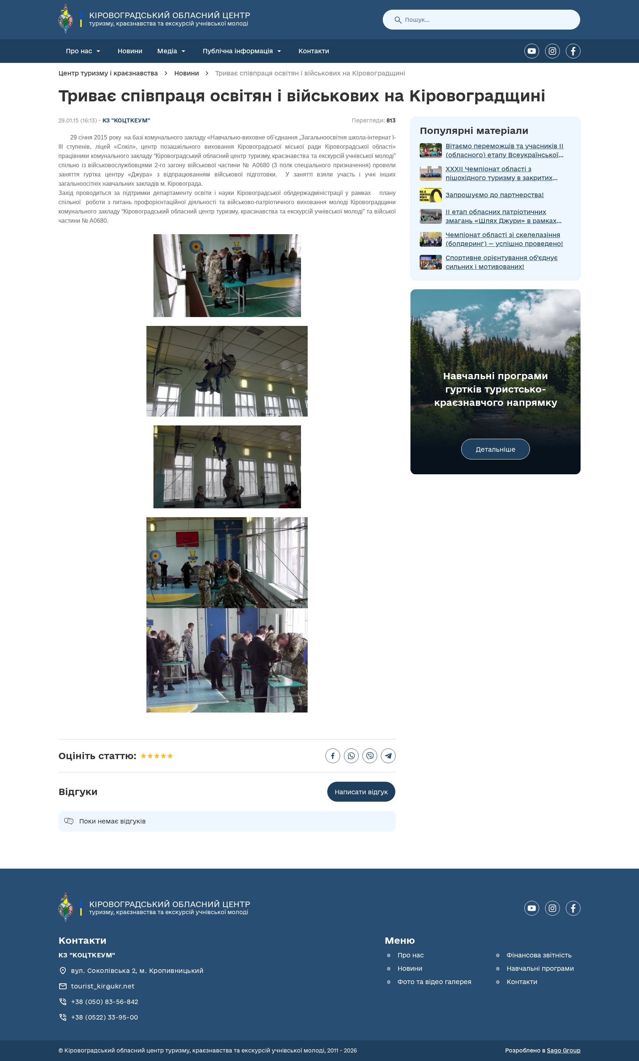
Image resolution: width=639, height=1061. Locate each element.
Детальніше (495, 449)
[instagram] (552, 51)
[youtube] (531, 51)
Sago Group (564, 1050)
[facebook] (573, 51)
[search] (398, 19)
